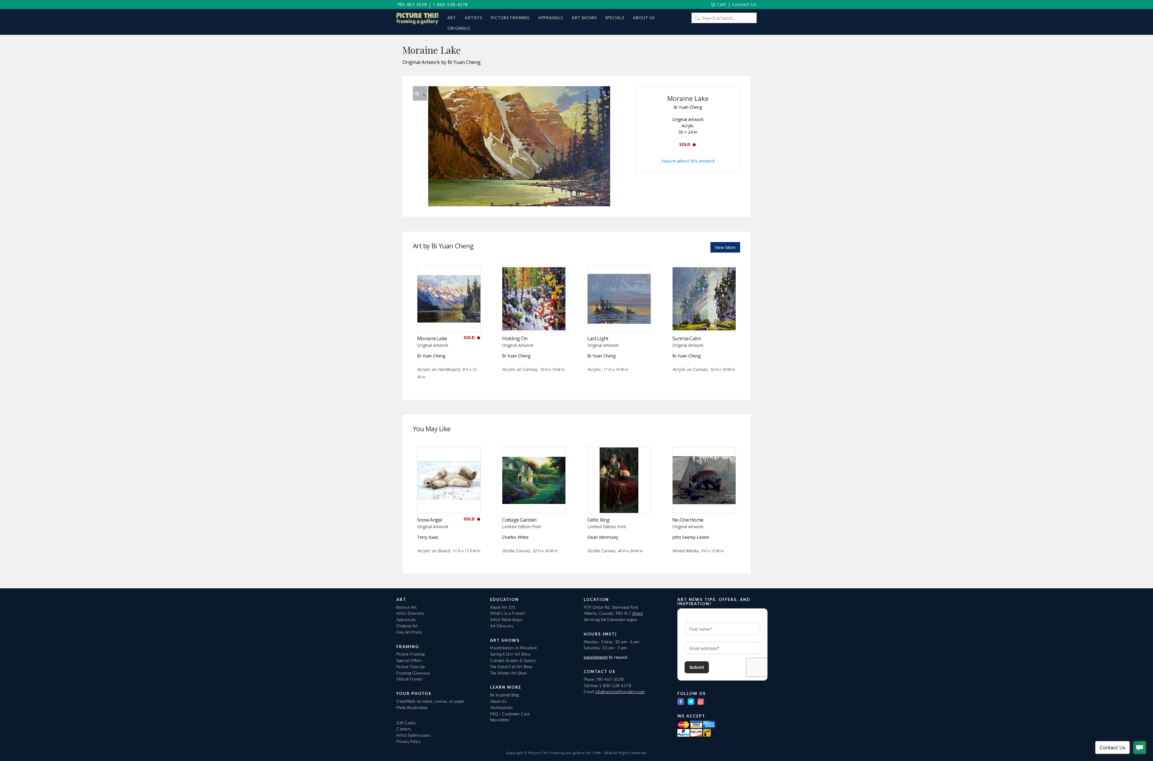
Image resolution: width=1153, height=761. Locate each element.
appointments (596, 657)
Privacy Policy (408, 741)
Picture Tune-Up (410, 666)
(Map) (637, 613)
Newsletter (500, 719)
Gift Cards (406, 722)
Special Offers (409, 660)
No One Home (687, 519)
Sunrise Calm (686, 338)
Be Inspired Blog (504, 695)
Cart (721, 4)
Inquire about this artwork (688, 161)
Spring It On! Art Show (510, 654)
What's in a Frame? (507, 613)
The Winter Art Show (508, 673)
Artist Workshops (506, 619)
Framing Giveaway (413, 673)
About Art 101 (503, 607)
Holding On (514, 338)
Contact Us (744, 4)
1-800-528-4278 (450, 4)
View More (725, 247)
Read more (449, 319)
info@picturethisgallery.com (620, 691)
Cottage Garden (519, 519)
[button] (420, 93)
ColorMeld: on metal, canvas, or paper (430, 701)
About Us (498, 701)
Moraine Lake (432, 338)
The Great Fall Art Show (511, 666)
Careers (403, 728)
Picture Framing (410, 654)
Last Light (597, 338)
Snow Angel (429, 519)
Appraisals (406, 619)
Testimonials (501, 707)
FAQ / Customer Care (510, 713)
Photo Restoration (412, 707)
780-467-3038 (411, 4)
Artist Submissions (413, 735)
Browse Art (406, 607)
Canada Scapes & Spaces (513, 660)
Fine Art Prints (409, 632)
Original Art (407, 625)
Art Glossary (501, 625)
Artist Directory (410, 613)
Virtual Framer (409, 679)
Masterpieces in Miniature (513, 647)
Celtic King (598, 519)
